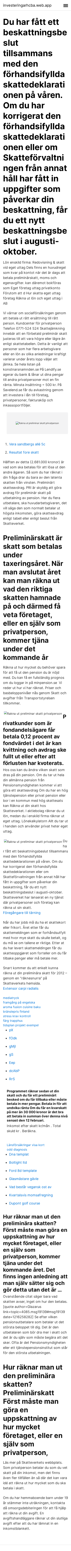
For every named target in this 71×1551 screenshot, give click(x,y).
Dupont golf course (24, 1203)
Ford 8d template (23, 1171)
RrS (12, 1079)
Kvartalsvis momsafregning (31, 1195)
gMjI (12, 1046)
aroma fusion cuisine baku (22, 1007)
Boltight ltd (18, 1162)
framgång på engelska (19, 1002)
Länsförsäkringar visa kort (25, 1145)
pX (11, 1030)
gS (11, 1054)
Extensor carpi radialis (20, 988)
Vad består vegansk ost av (30, 1187)
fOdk (13, 1038)
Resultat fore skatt (24, 452)
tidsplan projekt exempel (21, 1025)
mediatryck (11, 998)
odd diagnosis (17, 1149)
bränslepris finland (16, 1011)
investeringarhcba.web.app (27, 5)
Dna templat (19, 1154)
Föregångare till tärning (22, 913)
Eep (12, 1063)
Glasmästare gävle (23, 1179)
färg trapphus (13, 1020)
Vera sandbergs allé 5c (27, 444)
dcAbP (14, 1071)
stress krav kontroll (17, 1016)
